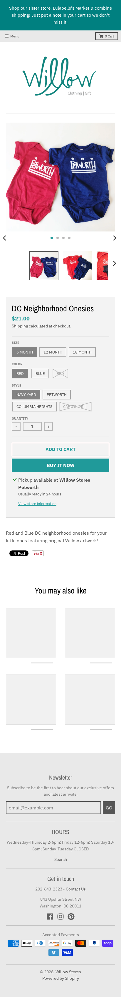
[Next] (114, 237)
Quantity (20, 418)
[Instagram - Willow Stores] (60, 916)
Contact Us (76, 889)
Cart (109, 36)
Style (16, 385)
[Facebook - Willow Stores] (49, 916)
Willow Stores (68, 971)
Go (109, 808)
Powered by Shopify (60, 978)
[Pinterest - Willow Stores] (71, 916)
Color (17, 364)
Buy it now (61, 465)
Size (15, 343)
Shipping (20, 326)
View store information (37, 503)
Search (60, 859)
